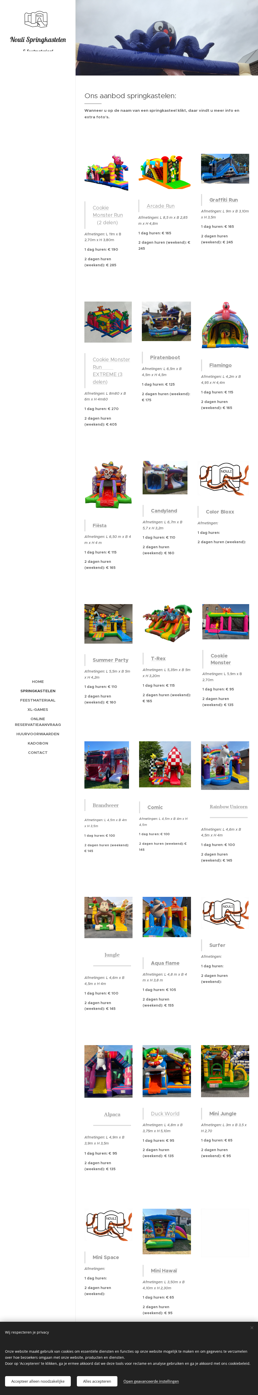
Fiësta (100, 525)
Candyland (164, 510)
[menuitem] (38, 681)
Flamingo (220, 365)
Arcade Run (161, 206)
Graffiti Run (223, 200)
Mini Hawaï (164, 1270)
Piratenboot (165, 357)
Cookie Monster (221, 659)
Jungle (112, 954)
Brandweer (106, 805)
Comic (155, 807)
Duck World (165, 1114)
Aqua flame (165, 963)
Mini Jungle (223, 1113)
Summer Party (110, 660)
